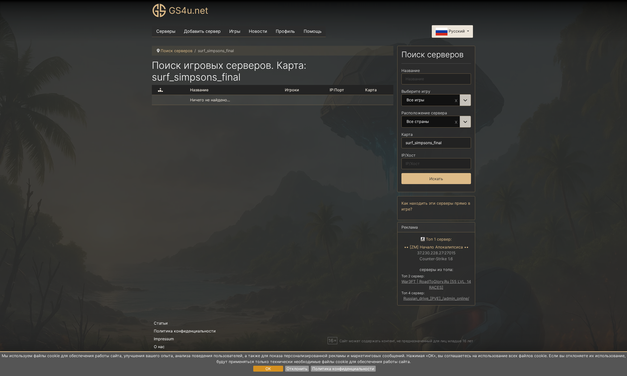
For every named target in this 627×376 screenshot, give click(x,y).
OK (268, 368)
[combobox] (436, 100)
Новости (258, 31)
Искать (436, 178)
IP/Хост (408, 155)
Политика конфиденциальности (343, 368)
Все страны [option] (418, 121)
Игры (234, 31)
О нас (159, 346)
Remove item (456, 100)
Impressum (164, 338)
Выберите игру (415, 91)
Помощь (313, 31)
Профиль (285, 31)
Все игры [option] (415, 100)
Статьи (161, 323)
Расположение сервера (424, 112)
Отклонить (297, 368)
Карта (407, 134)
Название (410, 70)
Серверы (165, 31)
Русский (456, 31)
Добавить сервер (202, 31)
